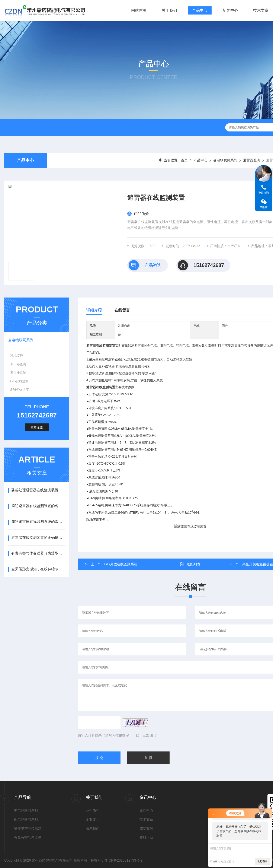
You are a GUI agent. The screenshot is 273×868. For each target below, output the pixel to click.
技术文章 (261, 10)
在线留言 (122, 310)
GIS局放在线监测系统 (120, 564)
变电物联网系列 (225, 160)
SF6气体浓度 (19, 389)
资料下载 (146, 837)
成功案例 (146, 828)
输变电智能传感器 (27, 828)
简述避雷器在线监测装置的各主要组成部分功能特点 (38, 506)
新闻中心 (230, 10)
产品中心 (200, 10)
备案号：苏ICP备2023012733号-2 (116, 860)
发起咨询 (262, 861)
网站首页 (139, 10)
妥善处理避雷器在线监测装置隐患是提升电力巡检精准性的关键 (38, 490)
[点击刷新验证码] (135, 722)
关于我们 (169, 10)
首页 (184, 160)
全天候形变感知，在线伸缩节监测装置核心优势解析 (38, 569)
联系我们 (92, 828)
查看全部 (36, 427)
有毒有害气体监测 (27, 837)
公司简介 (92, 810)
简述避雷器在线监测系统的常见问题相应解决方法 (38, 522)
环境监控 (16, 355)
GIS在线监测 (19, 381)
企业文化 (92, 819)
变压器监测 (18, 364)
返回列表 (193, 564)
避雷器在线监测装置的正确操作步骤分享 (38, 537)
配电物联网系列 (26, 819)
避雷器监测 (251, 160)
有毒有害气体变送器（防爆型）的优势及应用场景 (38, 553)
